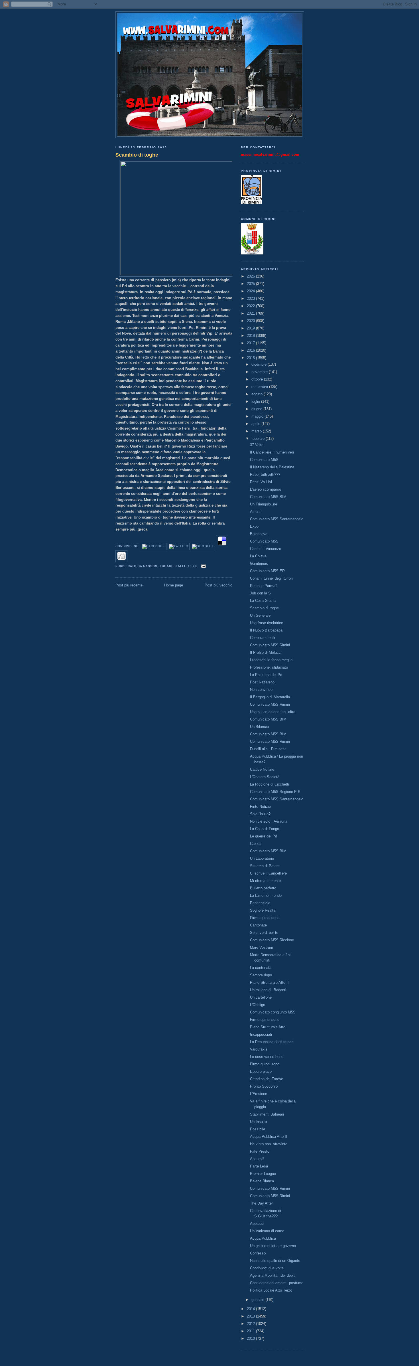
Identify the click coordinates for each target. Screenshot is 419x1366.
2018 (251, 335)
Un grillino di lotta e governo (273, 1246)
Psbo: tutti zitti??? (265, 474)
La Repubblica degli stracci (272, 1042)
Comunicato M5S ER (267, 571)
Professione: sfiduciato (269, 667)
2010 (251, 1338)
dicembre (259, 364)
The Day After (261, 1203)
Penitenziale (260, 903)
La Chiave (258, 556)
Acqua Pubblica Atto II (268, 1136)
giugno (257, 409)
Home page (173, 585)
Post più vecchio (218, 585)
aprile (256, 424)
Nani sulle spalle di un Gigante (275, 1260)
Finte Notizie (260, 806)
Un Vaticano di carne (267, 1231)
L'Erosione (258, 1094)
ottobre (257, 379)
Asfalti (255, 511)
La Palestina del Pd (266, 675)
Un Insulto (258, 1122)
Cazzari (256, 843)
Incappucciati (261, 1034)
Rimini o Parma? (263, 586)
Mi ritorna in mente (265, 881)
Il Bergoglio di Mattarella (270, 697)
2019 (251, 328)
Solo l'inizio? (260, 814)
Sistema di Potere (265, 866)
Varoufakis (258, 1049)
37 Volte (256, 445)
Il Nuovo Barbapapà (266, 630)
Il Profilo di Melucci (266, 652)
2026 (251, 276)
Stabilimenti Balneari (267, 1114)
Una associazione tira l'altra (272, 712)
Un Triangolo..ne (263, 504)
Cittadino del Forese (266, 1079)
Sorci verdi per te (264, 932)
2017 (251, 343)
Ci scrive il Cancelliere (268, 873)
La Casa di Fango (264, 829)
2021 (251, 313)
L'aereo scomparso (265, 489)
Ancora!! (257, 1159)
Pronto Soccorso (264, 1086)
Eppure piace (261, 1071)
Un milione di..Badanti (268, 990)
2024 (251, 291)
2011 (251, 1331)
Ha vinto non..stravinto (268, 1144)
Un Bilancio (259, 727)
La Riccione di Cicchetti (269, 784)
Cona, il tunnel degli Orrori (271, 578)
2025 (251, 284)
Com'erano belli (262, 638)
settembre (260, 386)
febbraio (258, 438)
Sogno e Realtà (262, 910)
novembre (260, 372)
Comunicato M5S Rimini (270, 645)
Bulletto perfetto (263, 888)
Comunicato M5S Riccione (272, 940)
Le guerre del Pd (263, 836)
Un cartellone (261, 997)
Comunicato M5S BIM (268, 497)
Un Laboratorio (262, 858)
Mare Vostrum (261, 947)
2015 (251, 358)
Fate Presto (259, 1151)
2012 (251, 1324)
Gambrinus (259, 563)
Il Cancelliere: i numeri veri (272, 452)
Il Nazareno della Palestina (272, 467)
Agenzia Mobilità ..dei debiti (273, 1275)
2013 (251, 1316)
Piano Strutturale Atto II (269, 982)
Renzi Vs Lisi (261, 482)
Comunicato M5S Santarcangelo (276, 519)
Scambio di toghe (136, 155)
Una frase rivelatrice (266, 623)
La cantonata (260, 968)
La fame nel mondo (266, 895)
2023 (251, 298)
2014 (251, 1309)
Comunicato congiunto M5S (273, 1012)
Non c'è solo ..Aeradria (268, 821)
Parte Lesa (259, 1166)
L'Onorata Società (264, 777)
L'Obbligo (257, 1005)
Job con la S (260, 593)
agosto (257, 394)
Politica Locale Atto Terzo (271, 1290)
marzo (257, 431)
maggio (258, 416)
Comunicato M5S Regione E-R (275, 792)
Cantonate (258, 925)
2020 (251, 321)
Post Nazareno (262, 682)
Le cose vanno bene (266, 1057)
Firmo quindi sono (264, 918)
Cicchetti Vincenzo (265, 549)
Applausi (257, 1223)
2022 (251, 306)
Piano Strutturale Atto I (269, 1027)
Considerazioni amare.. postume (276, 1283)
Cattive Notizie (262, 769)
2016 (251, 350)
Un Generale (260, 615)
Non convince (261, 689)
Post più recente (129, 585)
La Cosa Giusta (263, 600)
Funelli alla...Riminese (268, 749)
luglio (256, 401)
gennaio (258, 1300)
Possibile (257, 1129)
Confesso (258, 1253)
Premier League (263, 1173)
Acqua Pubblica (263, 1238)
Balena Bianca (262, 1181)
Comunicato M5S (264, 460)
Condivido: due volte (267, 1268)
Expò (254, 526)
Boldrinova (258, 534)
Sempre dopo (261, 975)
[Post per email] (202, 566)
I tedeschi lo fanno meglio (271, 660)
